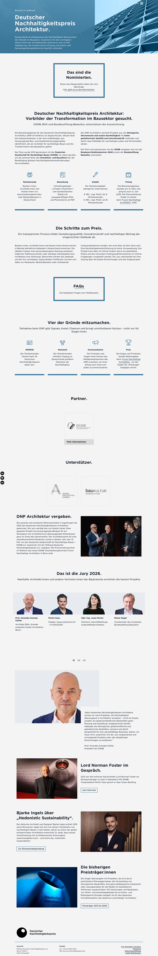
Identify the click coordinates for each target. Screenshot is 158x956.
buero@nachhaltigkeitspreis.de (74, 951)
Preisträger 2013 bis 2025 (94, 906)
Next (136, 536)
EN (137, 3)
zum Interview (89, 790)
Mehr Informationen (76, 442)
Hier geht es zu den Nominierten (78, 90)
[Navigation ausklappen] (141, 2)
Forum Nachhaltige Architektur (130, 360)
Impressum (137, 949)
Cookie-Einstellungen (133, 953)
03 (84, 660)
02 (79, 660)
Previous (86, 536)
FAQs (78, 286)
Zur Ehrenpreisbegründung (31, 849)
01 (74, 660)
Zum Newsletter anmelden (131, 947)
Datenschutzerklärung (133, 951)
